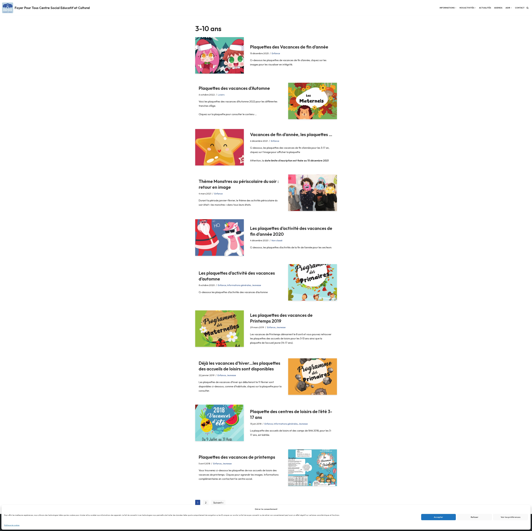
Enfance (276, 53)
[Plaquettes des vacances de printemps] (312, 467)
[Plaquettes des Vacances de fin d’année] (219, 55)
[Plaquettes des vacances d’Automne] (312, 101)
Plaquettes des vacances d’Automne (234, 88)
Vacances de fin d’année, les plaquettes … (291, 134)
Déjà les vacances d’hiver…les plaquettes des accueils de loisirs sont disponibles (239, 366)
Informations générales (239, 285)
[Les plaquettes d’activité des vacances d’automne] (312, 282)
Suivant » (218, 502)
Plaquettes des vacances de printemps (237, 457)
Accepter (438, 517)
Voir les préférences (510, 517)
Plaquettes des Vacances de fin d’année (289, 47)
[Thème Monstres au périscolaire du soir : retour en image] (312, 192)
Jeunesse (256, 285)
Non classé (277, 240)
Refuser (474, 517)
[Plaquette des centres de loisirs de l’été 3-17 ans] (219, 423)
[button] (455, 7)
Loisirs (221, 94)
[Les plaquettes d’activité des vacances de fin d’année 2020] (219, 237)
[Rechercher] (527, 8)
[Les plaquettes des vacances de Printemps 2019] (219, 328)
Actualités (485, 8)
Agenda (498, 8)
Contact (520, 8)
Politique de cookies (12, 525)
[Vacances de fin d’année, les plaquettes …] (219, 147)
